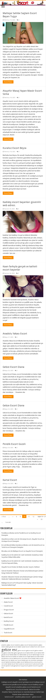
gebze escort (30, 650)
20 (41, 519)
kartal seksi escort (37, 658)
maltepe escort (6, 682)
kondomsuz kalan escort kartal (18, 662)
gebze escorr (22, 650)
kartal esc (16, 656)
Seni (17, 664)
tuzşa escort (24, 666)
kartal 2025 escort (32, 653)
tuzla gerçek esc (15, 666)
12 (33, 517)
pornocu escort (33, 662)
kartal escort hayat (24, 656)
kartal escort (7, 684)
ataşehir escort (17, 682)
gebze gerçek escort (20, 653)
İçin (2, 667)
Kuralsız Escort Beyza (14, 148)
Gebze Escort (8, 613)
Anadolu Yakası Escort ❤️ (12, 598)
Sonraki (8, 522)
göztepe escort (28, 682)
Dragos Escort (9, 610)
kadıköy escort (38, 684)
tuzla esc (21, 664)
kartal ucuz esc (6, 660)
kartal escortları (35, 656)
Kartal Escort (10, 479)
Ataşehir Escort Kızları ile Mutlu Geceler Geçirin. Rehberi (20, 567)
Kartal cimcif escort (7, 656)
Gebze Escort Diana (13, 366)
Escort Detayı (8, 82)
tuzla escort (36, 664)
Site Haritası (23, 680)
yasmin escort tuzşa (34, 666)
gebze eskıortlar (8, 653)
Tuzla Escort (8, 633)
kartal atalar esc (14, 655)
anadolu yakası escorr (8, 645)
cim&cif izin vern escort (37, 647)
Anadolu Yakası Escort (15, 333)
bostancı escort (27, 684)
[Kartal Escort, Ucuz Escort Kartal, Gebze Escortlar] (23, 3)
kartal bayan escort (38, 655)
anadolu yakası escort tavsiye (24, 645)
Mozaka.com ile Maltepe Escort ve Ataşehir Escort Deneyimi (22, 551)
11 (29, 517)
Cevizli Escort (8, 606)
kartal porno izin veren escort (23, 658)
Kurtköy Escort (9, 621)
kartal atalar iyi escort (26, 655)
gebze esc (9, 650)
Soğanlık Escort (9, 629)
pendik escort (16, 684)
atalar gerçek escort (12, 647)
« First (3, 517)
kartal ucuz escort (16, 660)
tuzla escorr (28, 664)
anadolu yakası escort (23, 687)
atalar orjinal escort (24, 647)
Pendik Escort (8, 625)
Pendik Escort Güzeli (14, 444)
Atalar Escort (8, 602)
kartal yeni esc (26, 660)
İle (42, 666)
